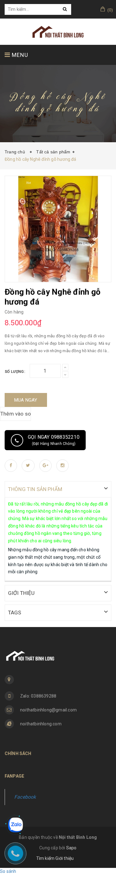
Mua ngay (25, 400)
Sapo (71, 847)
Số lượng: (15, 371)
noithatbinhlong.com (41, 723)
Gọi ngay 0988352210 (53, 440)
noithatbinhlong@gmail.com (48, 709)
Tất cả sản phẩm (53, 151)
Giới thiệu (64, 858)
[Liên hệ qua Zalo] (15, 825)
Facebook (25, 797)
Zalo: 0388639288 (38, 696)
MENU (19, 55)
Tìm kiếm (45, 858)
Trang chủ (16, 151)
